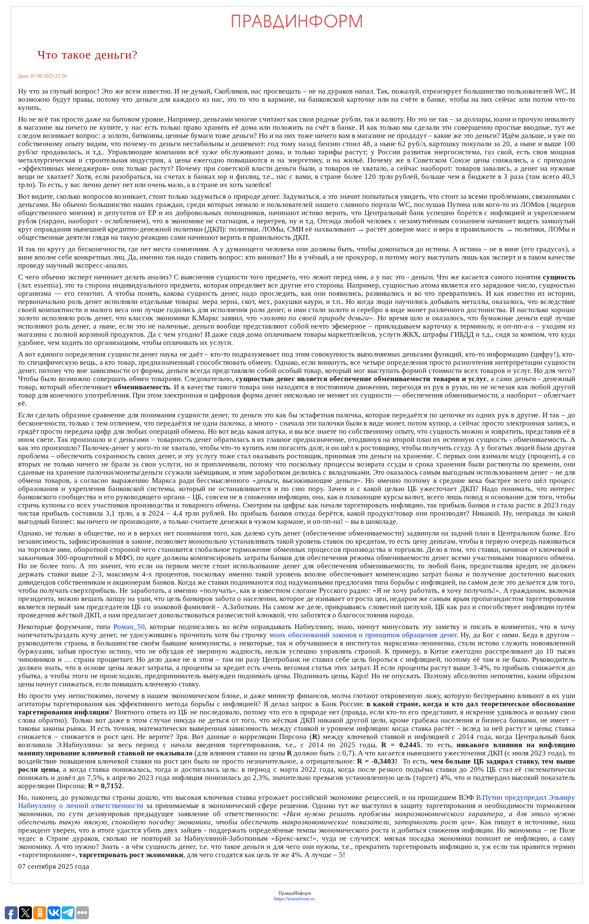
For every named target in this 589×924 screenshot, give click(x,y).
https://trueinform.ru (294, 898)
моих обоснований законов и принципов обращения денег (363, 635)
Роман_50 (129, 627)
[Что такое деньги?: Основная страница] (297, 28)
